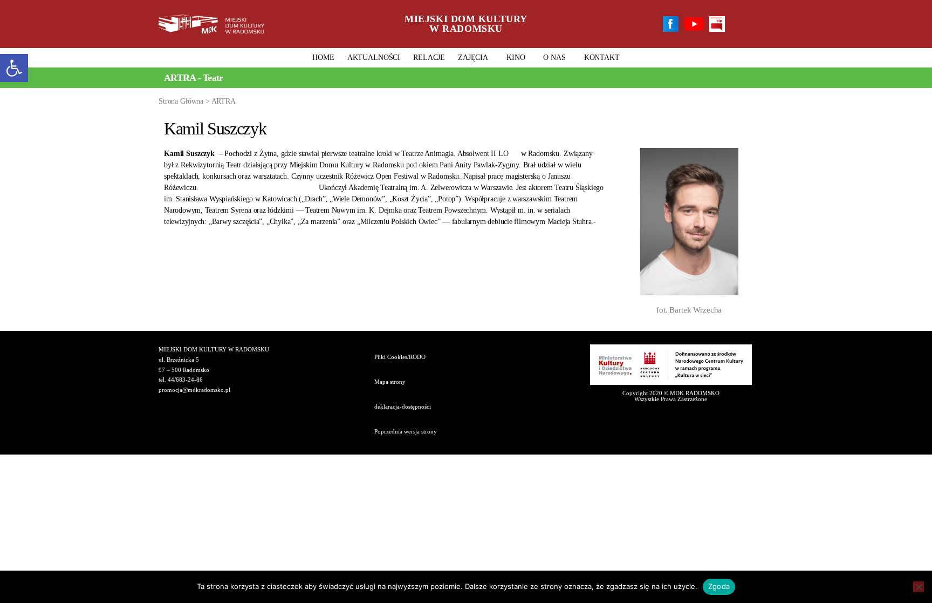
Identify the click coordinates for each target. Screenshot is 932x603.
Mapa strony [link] (390, 381)
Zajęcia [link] (473, 57)
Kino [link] (515, 57)
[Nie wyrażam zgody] (918, 586)
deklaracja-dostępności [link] (402, 406)
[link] (14, 68)
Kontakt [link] (602, 57)
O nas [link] (554, 57)
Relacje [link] (429, 57)
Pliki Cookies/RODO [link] (400, 357)
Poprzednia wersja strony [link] (405, 431)
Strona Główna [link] (181, 101)
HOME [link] (323, 57)
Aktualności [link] (373, 57)
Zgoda (719, 586)
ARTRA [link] (223, 101)
